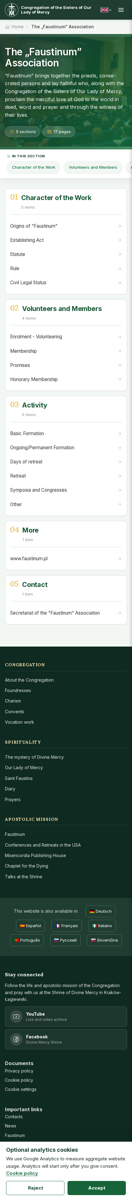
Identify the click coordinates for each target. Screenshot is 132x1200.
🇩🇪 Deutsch (101, 911)
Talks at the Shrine (23, 876)
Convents (14, 711)
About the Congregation (29, 680)
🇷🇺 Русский (65, 940)
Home (18, 26)
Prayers (13, 799)
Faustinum (15, 834)
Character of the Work (33, 167)
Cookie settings (21, 1089)
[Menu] (121, 10)
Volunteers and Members (93, 167)
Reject (35, 1188)
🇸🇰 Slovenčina (104, 940)
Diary (10, 788)
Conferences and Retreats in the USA (43, 845)
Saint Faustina (19, 778)
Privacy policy (19, 1070)
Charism (13, 700)
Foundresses (18, 690)
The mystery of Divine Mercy (34, 757)
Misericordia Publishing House (35, 855)
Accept (96, 1188)
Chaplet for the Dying (26, 865)
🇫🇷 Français (66, 925)
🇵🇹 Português (27, 940)
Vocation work (19, 722)
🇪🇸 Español (30, 925)
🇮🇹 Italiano (102, 925)
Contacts (14, 1116)
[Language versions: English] (105, 10)
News (10, 1125)
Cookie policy (19, 1080)
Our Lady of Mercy (24, 767)
